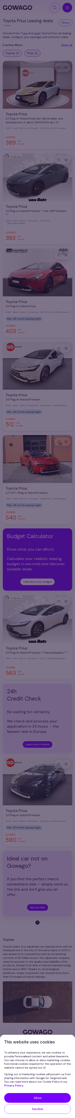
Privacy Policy (13, 1085)
